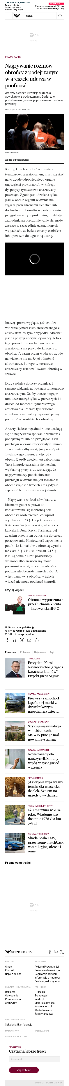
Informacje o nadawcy (47, 977)
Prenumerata (13, 999)
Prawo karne (13, 57)
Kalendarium (42, 1031)
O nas (8, 966)
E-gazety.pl (41, 995)
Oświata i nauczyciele (38, 750)
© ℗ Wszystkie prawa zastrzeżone (25, 630)
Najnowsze (40, 652)
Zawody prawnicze (37, 596)
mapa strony (12, 1031)
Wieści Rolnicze (43, 1010)
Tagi (52, 652)
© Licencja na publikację (20, 627)
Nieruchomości (35, 778)
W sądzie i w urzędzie (38, 722)
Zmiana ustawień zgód (48, 970)
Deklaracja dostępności (48, 981)
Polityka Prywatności (47, 966)
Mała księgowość (44, 1002)
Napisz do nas (13, 974)
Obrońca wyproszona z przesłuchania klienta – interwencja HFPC (45, 604)
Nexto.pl (39, 999)
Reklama (10, 991)
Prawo (28, 16)
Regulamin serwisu (46, 974)
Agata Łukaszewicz (17, 159)
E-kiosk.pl (40, 991)
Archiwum (11, 1002)
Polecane (25, 652)
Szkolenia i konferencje (18, 1024)
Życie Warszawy (44, 1013)
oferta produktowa (16, 1036)
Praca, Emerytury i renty (40, 806)
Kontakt (9, 970)
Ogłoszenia (11, 995)
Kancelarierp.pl (43, 1006)
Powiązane (10, 652)
